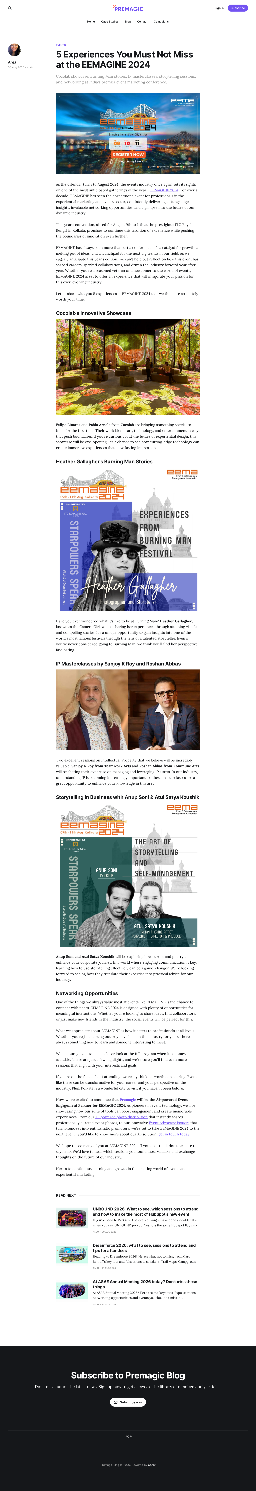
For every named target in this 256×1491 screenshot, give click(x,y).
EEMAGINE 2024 (164, 190)
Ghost (152, 1464)
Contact (142, 21)
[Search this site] (10, 8)
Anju (12, 62)
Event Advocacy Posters (169, 1122)
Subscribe (238, 8)
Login (128, 1436)
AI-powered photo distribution (121, 1117)
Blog (128, 21)
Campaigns (161, 21)
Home (91, 21)
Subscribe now (131, 1402)
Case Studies (110, 21)
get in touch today (174, 1134)
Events (61, 45)
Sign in (219, 8)
